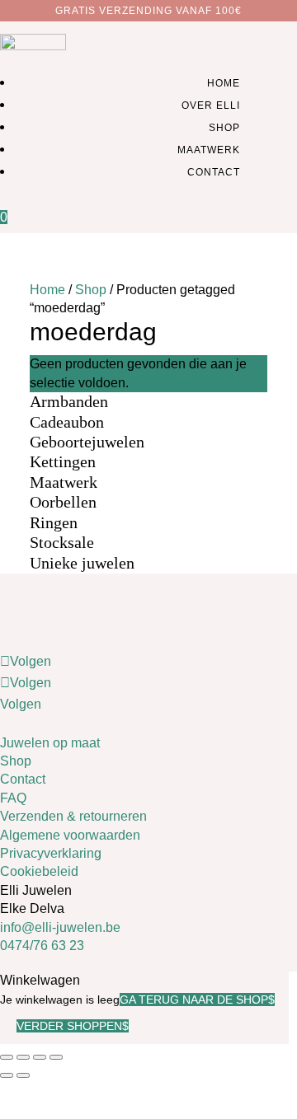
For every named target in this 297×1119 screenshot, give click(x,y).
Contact (213, 172)
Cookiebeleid (39, 871)
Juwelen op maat (50, 743)
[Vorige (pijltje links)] (6, 1075)
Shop (224, 127)
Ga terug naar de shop (194, 999)
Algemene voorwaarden (70, 835)
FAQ (13, 798)
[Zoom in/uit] (6, 1057)
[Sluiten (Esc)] (56, 1057)
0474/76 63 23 (42, 946)
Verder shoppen (69, 1025)
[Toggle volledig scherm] (23, 1057)
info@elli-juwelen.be (60, 927)
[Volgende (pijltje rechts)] (23, 1075)
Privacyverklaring (50, 853)
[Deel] (39, 1057)
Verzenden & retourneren (73, 816)
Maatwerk (208, 150)
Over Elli (211, 105)
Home (223, 83)
